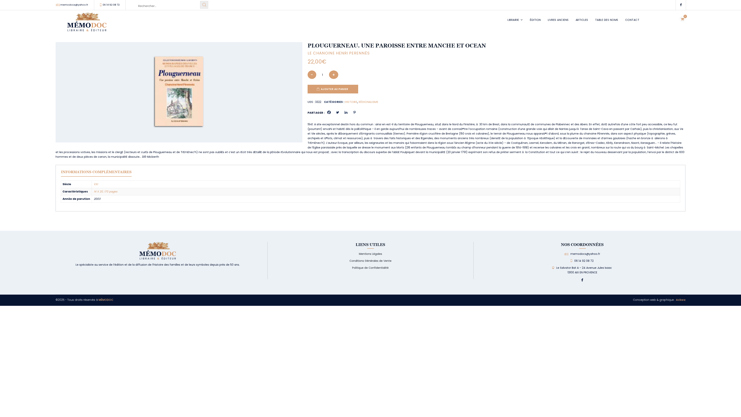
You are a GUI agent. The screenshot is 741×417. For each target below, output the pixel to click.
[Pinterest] (354, 112)
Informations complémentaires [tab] (96, 172)
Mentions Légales (370, 254)
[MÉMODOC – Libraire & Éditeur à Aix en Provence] (87, 24)
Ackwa (680, 300)
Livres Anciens (558, 20)
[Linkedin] (346, 112)
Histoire (351, 102)
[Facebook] (329, 112)
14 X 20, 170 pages (105, 191)
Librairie (513, 20)
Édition (535, 20)
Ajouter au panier (334, 89)
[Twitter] (337, 112)
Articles (582, 20)
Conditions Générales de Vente (370, 261)
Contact (632, 20)
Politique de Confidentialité (370, 268)
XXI (96, 184)
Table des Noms (606, 20)
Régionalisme (368, 102)
